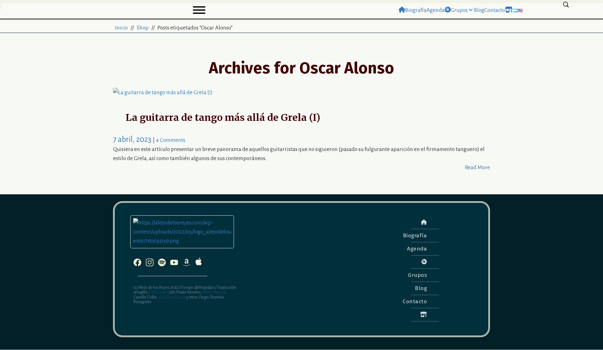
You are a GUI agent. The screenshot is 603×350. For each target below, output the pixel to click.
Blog (421, 288)
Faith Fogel (158, 292)
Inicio (121, 28)
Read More (477, 167)
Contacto (415, 301)
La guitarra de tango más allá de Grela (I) (223, 117)
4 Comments (170, 140)
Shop (143, 28)
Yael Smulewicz (172, 297)
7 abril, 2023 (133, 139)
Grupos (417, 275)
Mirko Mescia (213, 292)
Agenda (417, 248)
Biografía (415, 235)
